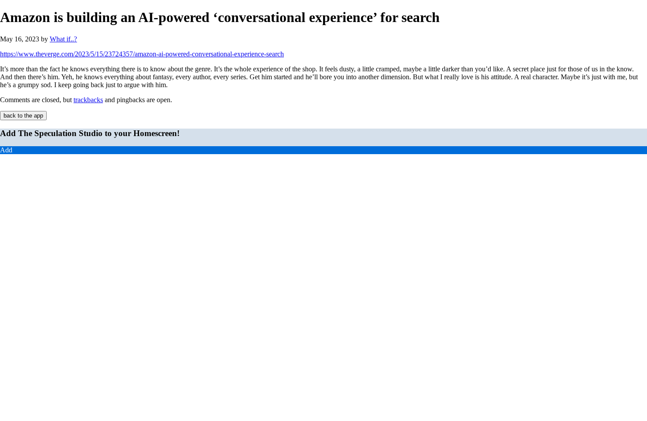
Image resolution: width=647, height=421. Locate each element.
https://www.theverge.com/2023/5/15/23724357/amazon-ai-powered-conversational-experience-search (142, 54)
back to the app (23, 115)
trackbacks (88, 99)
